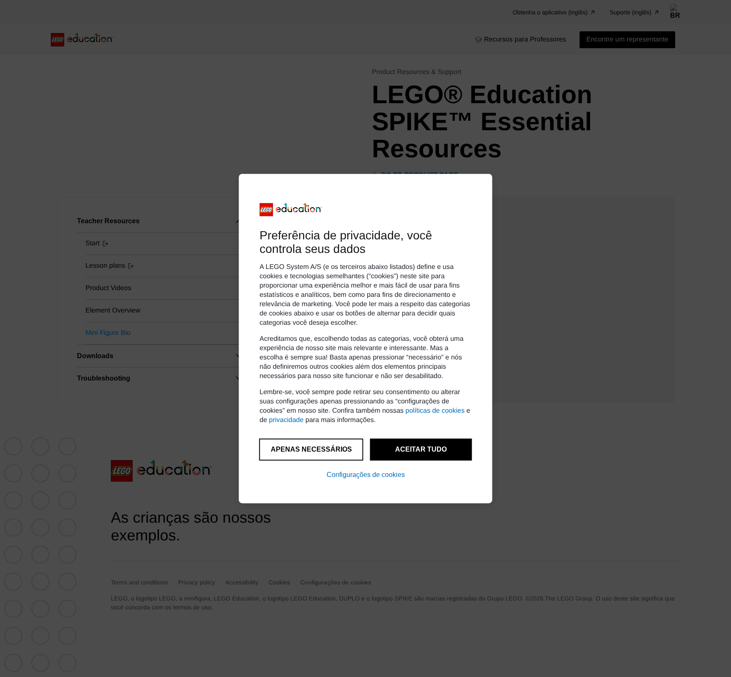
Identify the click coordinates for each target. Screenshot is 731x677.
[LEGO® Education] (291, 210)
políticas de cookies (435, 410)
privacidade (286, 420)
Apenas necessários (311, 449)
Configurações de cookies (366, 474)
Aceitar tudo (421, 449)
